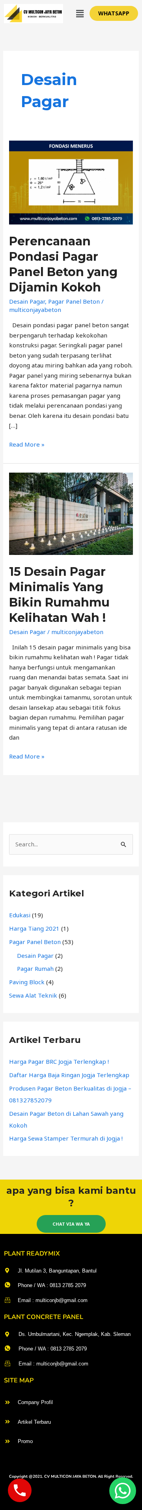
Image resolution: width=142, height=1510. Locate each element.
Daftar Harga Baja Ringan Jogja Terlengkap (69, 1075)
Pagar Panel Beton (74, 301)
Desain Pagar (27, 301)
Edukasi (19, 915)
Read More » (27, 444)
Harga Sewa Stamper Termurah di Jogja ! (66, 1138)
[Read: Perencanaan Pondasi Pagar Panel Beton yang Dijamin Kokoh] (71, 182)
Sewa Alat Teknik (33, 995)
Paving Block (27, 982)
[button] (79, 13)
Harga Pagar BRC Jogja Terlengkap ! (59, 1061)
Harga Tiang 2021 (34, 928)
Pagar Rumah (35, 968)
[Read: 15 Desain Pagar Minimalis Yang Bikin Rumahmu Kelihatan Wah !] (71, 513)
